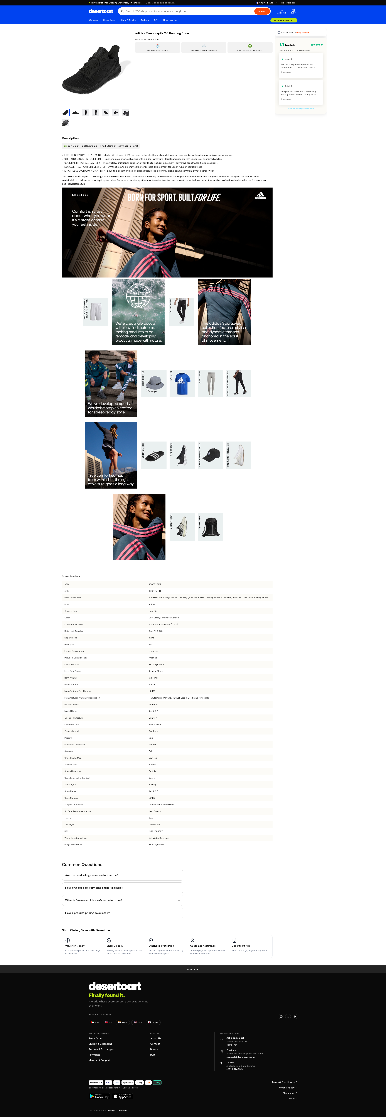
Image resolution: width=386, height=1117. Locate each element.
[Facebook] (294, 1016)
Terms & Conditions (284, 1082)
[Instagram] (281, 1016)
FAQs (293, 1098)
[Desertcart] (101, 11)
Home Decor (109, 20)
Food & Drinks (128, 20)
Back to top (193, 969)
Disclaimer (290, 1093)
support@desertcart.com (240, 1057)
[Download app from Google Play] (99, 1096)
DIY (155, 20)
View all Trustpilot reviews (301, 192)
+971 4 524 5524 (234, 1069)
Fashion (145, 20)
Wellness (93, 20)
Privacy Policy (287, 1087)
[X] (288, 1016)
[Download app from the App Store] (122, 1096)
